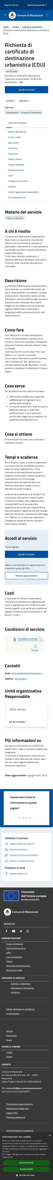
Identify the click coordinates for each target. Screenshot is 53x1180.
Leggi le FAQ (12, 1112)
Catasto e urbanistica (32, 27)
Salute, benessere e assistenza (20, 1009)
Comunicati (11, 1035)
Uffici (8, 952)
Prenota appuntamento (26, 575)
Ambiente (15, 992)
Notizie (9, 1031)
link (11, 1157)
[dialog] (26, 1156)
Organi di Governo (14, 943)
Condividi (10, 100)
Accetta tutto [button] (26, 1163)
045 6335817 (21, 678)
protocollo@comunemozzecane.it (27, 673)
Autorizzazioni (12, 1013)
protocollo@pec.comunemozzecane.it (24, 1088)
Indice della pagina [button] (17, 122)
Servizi (16, 27)
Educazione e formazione (22, 988)
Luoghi (9, 1052)
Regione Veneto (11, 5)
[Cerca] (47, 15)
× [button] (50, 1135)
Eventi (9, 1056)
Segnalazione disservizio (17, 1108)
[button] (26, 1175)
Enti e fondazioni (14, 957)
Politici (9, 961)
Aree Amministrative (16, 948)
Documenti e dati (14, 970)
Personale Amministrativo (18, 965)
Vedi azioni (23, 100)
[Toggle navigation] (5, 15)
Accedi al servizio (26, 89)
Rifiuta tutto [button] (26, 1169)
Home (6, 27)
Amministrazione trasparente (19, 1130)
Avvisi (9, 1040)
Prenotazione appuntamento (19, 1104)
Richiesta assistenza (15, 1117)
